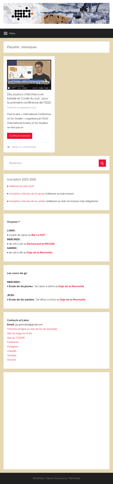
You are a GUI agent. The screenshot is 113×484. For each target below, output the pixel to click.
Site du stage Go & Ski (20, 333)
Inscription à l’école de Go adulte (27, 201)
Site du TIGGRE (16, 337)
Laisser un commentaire (23, 147)
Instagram (12, 346)
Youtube (11, 355)
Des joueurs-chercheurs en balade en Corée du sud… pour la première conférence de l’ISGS (29, 98)
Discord (11, 359)
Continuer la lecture (19, 135)
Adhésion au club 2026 (21, 186)
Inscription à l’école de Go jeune (27, 193)
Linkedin (11, 350)
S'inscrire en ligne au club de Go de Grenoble (32, 328)
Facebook (13, 342)
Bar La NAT (38, 234)
